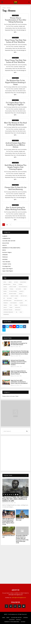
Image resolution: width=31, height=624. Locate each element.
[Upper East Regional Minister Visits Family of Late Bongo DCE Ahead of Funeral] (6, 373)
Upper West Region (7, 271)
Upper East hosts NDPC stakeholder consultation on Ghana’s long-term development (19, 381)
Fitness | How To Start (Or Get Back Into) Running (15, 188)
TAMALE (5, 305)
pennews (5, 302)
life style (5, 295)
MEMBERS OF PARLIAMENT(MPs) (11, 247)
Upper (10, 307)
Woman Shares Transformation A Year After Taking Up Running (15, 20)
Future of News (13, 291)
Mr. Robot (9, 298)
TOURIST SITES (6, 264)
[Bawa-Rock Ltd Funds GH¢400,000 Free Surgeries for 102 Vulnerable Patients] (6, 343)
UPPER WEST (18, 309)
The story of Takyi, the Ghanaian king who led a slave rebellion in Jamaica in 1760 (14, 499)
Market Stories (14, 295)
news (16, 298)
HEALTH (4, 245)
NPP (26, 300)
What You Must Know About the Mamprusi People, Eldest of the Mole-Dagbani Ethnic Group (8, 521)
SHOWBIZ (5, 259)
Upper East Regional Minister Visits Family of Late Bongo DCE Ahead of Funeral (19, 372)
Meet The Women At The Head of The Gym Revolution (15, 124)
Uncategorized (15, 15)
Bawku (10, 282)
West (21, 312)
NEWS (4, 250)
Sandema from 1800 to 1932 (8, 536)
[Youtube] (23, 606)
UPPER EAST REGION (7, 309)
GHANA (4, 293)
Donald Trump (12, 286)
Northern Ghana (7, 300)
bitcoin (16, 282)
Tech (10, 305)
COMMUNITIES (6, 238)
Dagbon (20, 284)
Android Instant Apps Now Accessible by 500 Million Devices (16, 145)
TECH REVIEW (6, 261)
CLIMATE (4, 236)
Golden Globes (12, 293)
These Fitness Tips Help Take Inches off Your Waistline (15, 41)
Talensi (21, 302)
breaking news (6, 284)
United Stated (23, 305)
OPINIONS (5, 254)
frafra (5, 291)
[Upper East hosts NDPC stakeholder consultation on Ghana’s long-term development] (6, 382)
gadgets (21, 291)
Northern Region (7, 252)
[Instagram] (15, 606)
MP (4, 298)
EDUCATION (5, 243)
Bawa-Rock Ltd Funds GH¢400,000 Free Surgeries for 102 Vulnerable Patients (19, 343)
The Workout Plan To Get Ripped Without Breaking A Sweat (15, 82)
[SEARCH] (27, 431)
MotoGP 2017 (24, 295)
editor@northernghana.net (19, 597)
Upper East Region (7, 268)
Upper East (17, 307)
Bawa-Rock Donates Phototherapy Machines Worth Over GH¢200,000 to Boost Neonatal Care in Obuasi (20, 352)
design (5, 286)
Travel (16, 305)
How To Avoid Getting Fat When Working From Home (15, 208)
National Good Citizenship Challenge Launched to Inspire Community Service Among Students (18, 362)
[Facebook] (6, 606)
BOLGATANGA (23, 282)
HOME (3, 617)
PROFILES (5, 257)
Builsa (14, 284)
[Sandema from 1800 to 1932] (8, 531)
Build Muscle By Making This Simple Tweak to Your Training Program (15, 167)
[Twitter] (11, 606)
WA (16, 312)
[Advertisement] (15, 453)
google (20, 293)
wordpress (6, 314)
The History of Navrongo (20, 519)
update (5, 307)
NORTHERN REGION (18, 300)
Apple (4, 282)
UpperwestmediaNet (8, 312)
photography (13, 302)
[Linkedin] (19, 606)
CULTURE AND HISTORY (8, 240)
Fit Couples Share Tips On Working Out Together (15, 103)
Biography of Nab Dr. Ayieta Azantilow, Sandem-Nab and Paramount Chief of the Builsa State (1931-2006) (22, 539)
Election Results (23, 286)
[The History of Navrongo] (22, 514)
